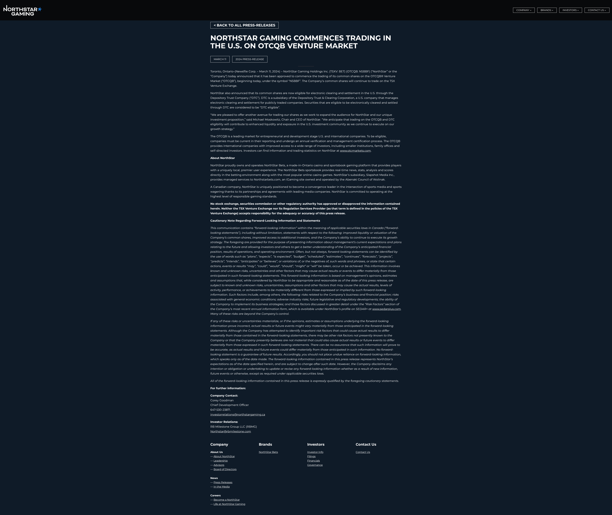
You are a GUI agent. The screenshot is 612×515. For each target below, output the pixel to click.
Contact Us (363, 452)
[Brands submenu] (552, 10)
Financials (313, 460)
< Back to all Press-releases (244, 25)
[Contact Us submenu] (605, 10)
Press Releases (223, 482)
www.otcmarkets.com (355, 150)
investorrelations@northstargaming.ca (237, 414)
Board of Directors (225, 469)
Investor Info (315, 452)
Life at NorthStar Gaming (229, 504)
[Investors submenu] (578, 10)
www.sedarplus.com (386, 309)
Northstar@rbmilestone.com (230, 431)
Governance (315, 465)
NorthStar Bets (268, 452)
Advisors (219, 465)
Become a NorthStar (227, 499)
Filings (311, 456)
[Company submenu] (531, 10)
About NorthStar (224, 456)
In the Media (222, 486)
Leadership (221, 460)
